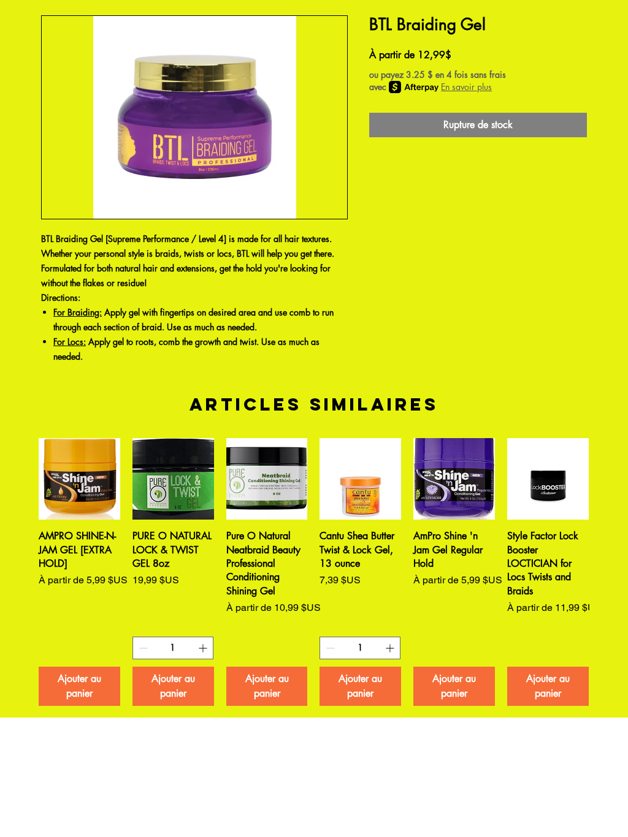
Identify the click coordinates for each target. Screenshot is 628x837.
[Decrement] (142, 648)
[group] (313, 571)
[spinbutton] (173, 648)
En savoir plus (466, 87)
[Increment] (204, 648)
